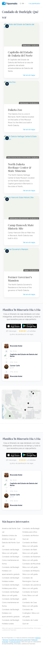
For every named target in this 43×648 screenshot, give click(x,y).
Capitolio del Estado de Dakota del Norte (20, 53)
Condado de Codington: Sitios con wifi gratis (30, 613)
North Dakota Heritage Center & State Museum (19, 167)
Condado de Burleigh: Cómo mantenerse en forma (10, 560)
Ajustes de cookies (14, 641)
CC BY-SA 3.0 (34, 218)
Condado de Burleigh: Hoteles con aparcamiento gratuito (11, 570)
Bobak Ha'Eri (27, 45)
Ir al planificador (34, 3)
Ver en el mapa (29, 75)
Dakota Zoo (15, 109)
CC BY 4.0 (35, 157)
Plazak (26, 270)
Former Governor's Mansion (20, 278)
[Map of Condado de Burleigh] (21, 404)
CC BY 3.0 (35, 45)
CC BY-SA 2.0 (34, 103)
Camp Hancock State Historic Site (21, 226)
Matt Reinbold (24, 103)
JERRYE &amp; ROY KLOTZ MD (19, 218)
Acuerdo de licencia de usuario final (19, 640)
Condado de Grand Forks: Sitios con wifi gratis (30, 595)
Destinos (38, 638)
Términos (5, 640)
